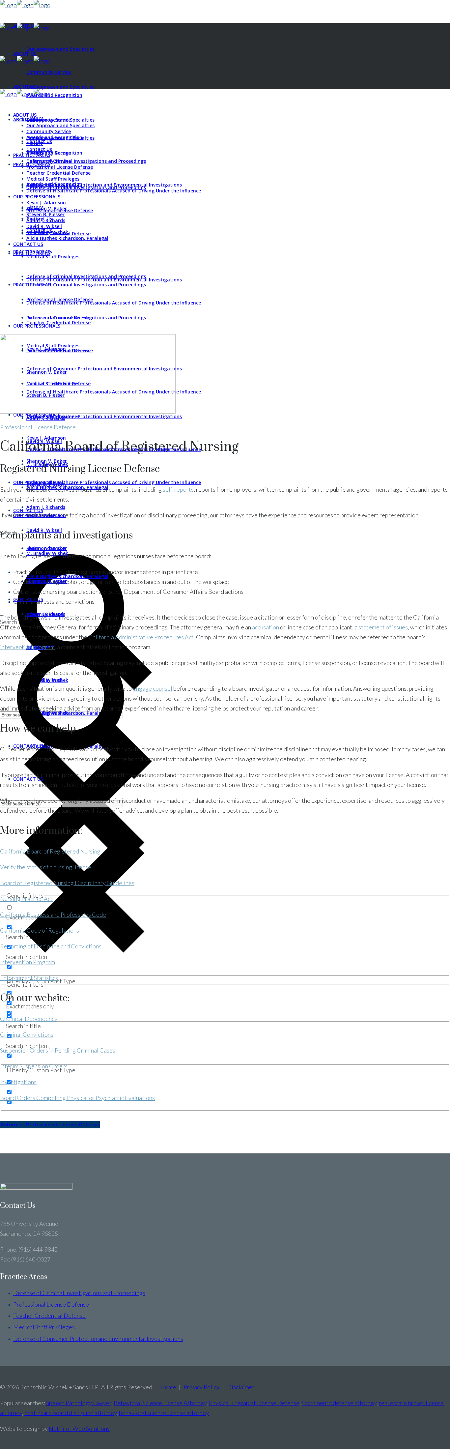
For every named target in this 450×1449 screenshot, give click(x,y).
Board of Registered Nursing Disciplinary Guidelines (67, 882)
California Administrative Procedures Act (141, 637)
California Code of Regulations (39, 930)
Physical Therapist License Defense (254, 1402)
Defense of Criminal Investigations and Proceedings (79, 1292)
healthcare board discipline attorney (70, 1412)
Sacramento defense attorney (339, 1402)
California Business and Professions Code (53, 914)
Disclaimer (241, 1387)
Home (168, 1387)
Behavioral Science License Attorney (160, 1402)
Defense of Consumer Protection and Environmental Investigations (98, 1338)
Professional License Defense (38, 427)
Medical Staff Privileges (44, 1327)
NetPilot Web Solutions (79, 1428)
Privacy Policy (201, 1387)
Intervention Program (27, 962)
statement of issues (383, 627)
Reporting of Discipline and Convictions (50, 946)
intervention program (27, 647)
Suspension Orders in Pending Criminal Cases (57, 1050)
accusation (265, 627)
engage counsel (152, 688)
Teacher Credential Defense (49, 1315)
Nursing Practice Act (26, 898)
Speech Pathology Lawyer (78, 1402)
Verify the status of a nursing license (45, 867)
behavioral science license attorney (164, 1412)
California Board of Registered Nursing (50, 851)
